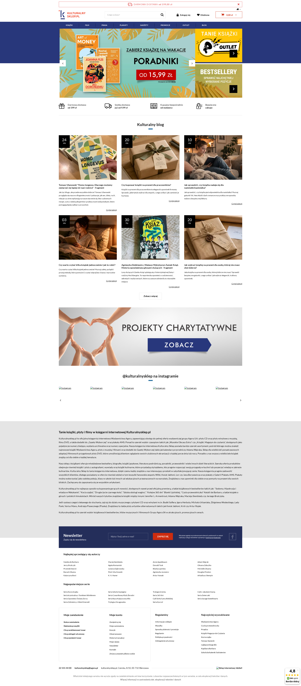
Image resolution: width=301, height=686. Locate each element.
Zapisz (150, 73)
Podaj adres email (150, 57)
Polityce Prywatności (149, 114)
